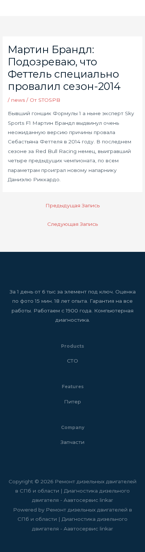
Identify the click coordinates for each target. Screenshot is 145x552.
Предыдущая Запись (72, 205)
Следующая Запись (72, 224)
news (18, 100)
